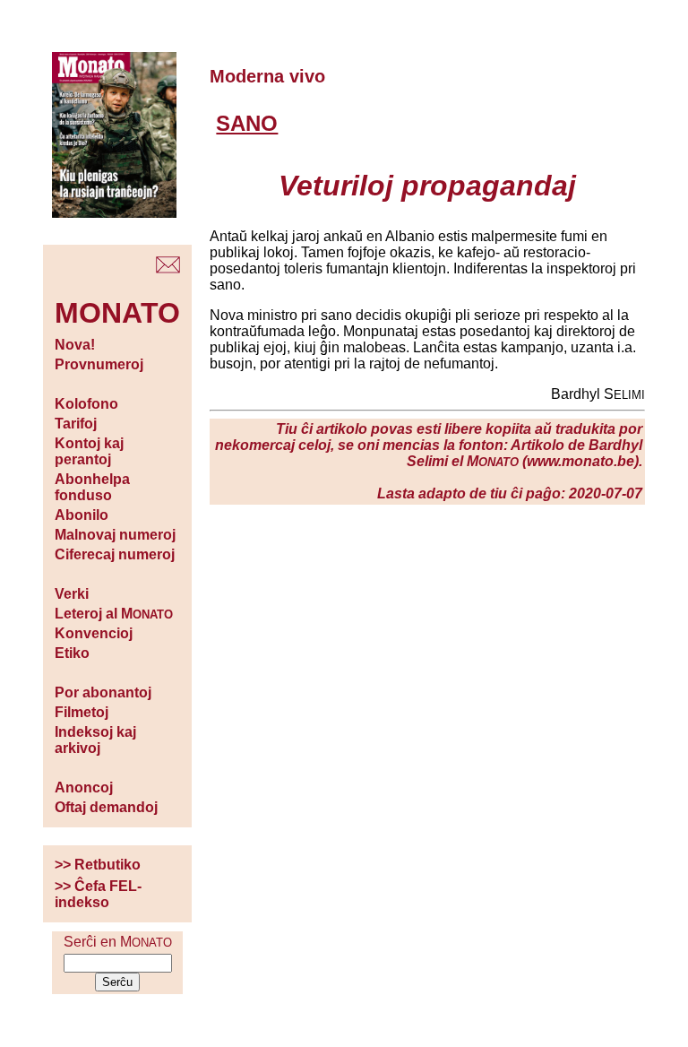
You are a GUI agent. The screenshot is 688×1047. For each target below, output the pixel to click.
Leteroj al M (114, 613)
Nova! (75, 344)
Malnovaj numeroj (115, 534)
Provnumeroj (99, 364)
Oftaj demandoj (106, 807)
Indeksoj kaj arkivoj (95, 740)
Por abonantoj (103, 692)
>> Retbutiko (98, 864)
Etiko (72, 653)
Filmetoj (81, 712)
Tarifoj (76, 423)
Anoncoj (84, 787)
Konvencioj (94, 633)
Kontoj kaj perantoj (89, 451)
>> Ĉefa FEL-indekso (98, 894)
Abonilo (81, 515)
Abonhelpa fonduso (92, 487)
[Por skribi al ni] (168, 268)
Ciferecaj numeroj (115, 554)
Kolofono (86, 403)
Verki (72, 593)
